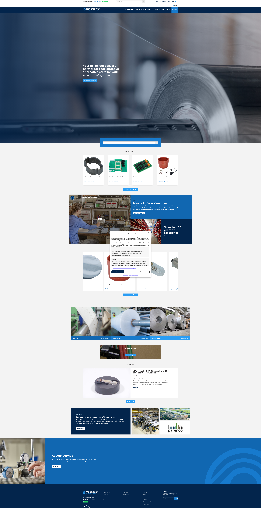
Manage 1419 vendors (117, 268)
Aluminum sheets (127, 497)
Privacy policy (132, 275)
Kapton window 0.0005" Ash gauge (125, 284)
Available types (130, 355)
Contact (136, 275)
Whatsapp (105, 1)
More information (139, 213)
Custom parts (106, 494)
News (169, 1)
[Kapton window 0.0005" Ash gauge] (131, 281)
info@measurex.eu (89, 497)
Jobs (173, 1)
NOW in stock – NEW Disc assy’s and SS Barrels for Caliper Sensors (150, 372)
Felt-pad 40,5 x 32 (154, 284)
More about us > (167, 235)
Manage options (144, 271)
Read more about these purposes (129, 268)
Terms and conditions (148, 501)
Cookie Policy (125, 275)
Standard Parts (129, 9)
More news (130, 401)
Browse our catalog (90, 80)
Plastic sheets (126, 494)
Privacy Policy (146, 504)
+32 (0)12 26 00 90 (90, 499)
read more (135, 387)
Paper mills (125, 492)
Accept (117, 271)
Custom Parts (140, 9)
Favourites (177, 2)
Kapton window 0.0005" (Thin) (92, 284)
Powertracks (149, 9)
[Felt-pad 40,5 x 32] (164, 281)
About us (158, 1)
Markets (164, 1)
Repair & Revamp (159, 9)
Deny (131, 271)
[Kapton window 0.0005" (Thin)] (99, 281)
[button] (149, 233)
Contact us (80, 428)
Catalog (167, 9)
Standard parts (106, 492)
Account (175, 2)
